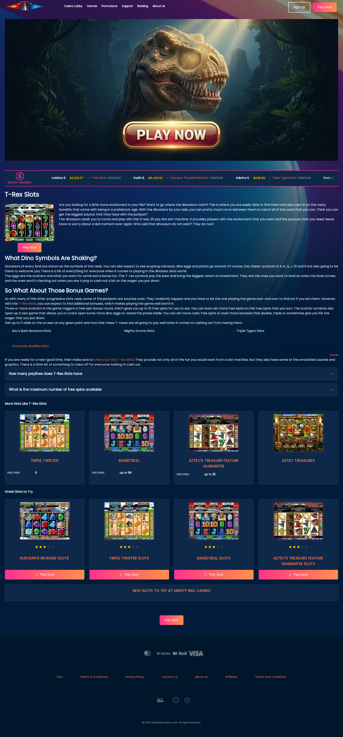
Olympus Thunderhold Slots (177, 178)
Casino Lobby (73, 6)
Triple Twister (44, 460)
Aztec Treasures (298, 460)
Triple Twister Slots (129, 558)
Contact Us (170, 677)
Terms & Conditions (94, 677)
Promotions (110, 6)
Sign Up (299, 7)
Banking (142, 6)
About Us (159, 6)
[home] (32, 11)
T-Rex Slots (86, 178)
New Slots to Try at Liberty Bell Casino (172, 590)
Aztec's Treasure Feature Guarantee (214, 463)
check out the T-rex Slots (114, 359)
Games (92, 6)
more (334, 355)
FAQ (59, 677)
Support (127, 6)
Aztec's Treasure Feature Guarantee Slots (298, 561)
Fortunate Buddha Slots (30, 346)
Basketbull (129, 460)
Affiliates (231, 677)
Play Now (325, 7)
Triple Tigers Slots (272, 178)
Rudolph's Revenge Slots (44, 558)
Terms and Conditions (270, 677)
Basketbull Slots (213, 558)
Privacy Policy (135, 677)
